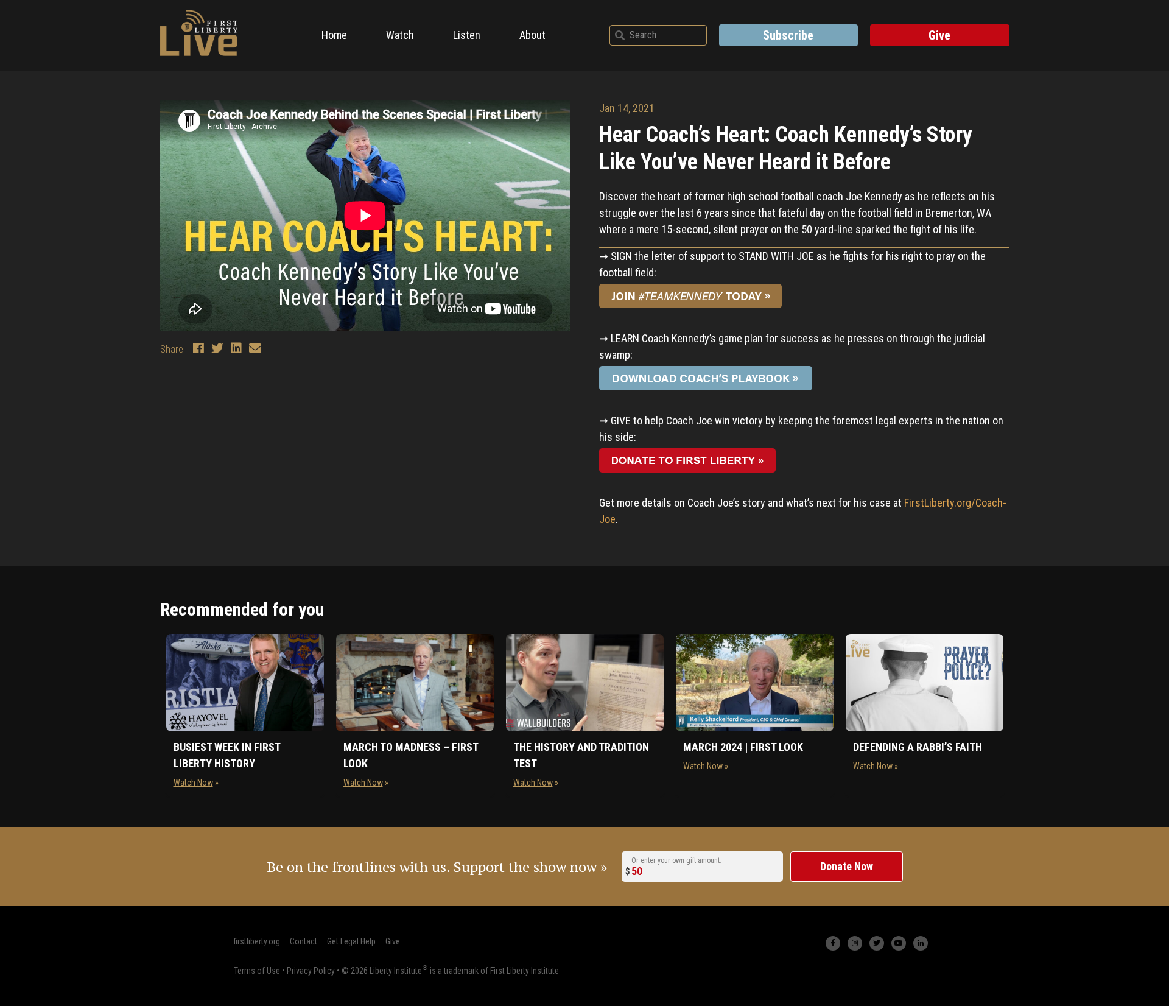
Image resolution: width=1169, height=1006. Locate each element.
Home (334, 35)
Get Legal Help (351, 941)
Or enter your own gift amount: (676, 860)
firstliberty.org (257, 941)
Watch (400, 35)
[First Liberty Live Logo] (199, 33)
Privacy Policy (311, 970)
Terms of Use (257, 970)
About (532, 35)
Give (939, 35)
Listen (466, 35)
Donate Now (846, 866)
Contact (303, 941)
